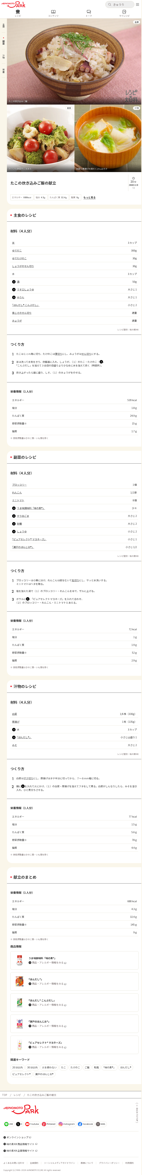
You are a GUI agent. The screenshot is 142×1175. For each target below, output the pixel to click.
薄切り (58, 354)
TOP (4, 1095)
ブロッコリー (19, 484)
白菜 (14, 714)
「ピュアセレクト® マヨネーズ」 (29, 539)
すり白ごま (23, 516)
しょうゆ (22, 531)
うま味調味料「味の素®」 (31, 508)
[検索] (110, 5)
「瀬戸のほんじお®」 (23, 547)
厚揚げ (15, 721)
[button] (119, 4)
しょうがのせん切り (23, 266)
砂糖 (19, 523)
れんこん (17, 492)
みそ (14, 745)
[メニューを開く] (137, 4)
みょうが (17, 320)
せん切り (86, 354)
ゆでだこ (17, 250)
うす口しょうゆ (25, 289)
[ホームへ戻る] (13, 4)
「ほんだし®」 (24, 737)
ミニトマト (18, 500)
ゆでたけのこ (19, 258)
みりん (20, 297)
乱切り (75, 580)
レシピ (17, 1095)
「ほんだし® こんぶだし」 (25, 305)
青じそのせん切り (22, 313)
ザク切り (28, 778)
